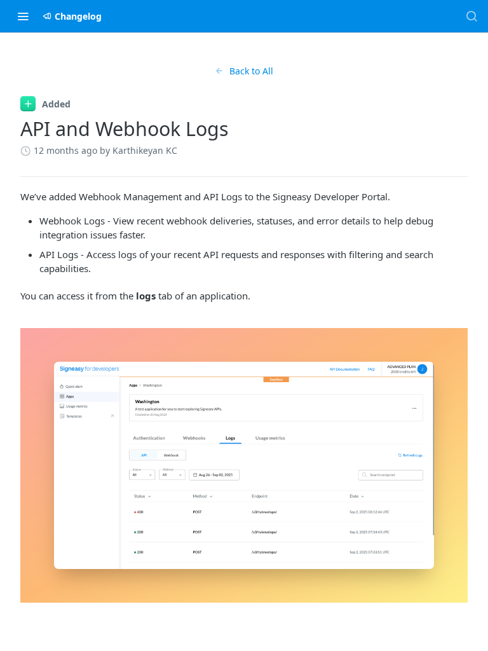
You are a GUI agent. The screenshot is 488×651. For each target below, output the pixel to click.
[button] (244, 465)
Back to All (251, 71)
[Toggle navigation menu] (23, 16)
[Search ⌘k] (471, 16)
